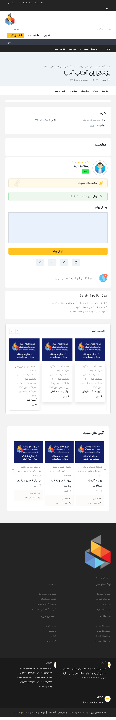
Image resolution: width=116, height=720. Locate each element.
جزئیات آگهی (91, 49)
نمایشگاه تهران (85, 278)
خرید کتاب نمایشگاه (46, 604)
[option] (90, 370)
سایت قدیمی (104, 609)
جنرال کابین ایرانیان (59, 480)
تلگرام (53, 636)
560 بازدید (94, 498)
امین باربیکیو (32, 480)
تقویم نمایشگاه (48, 599)
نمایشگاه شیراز (103, 636)
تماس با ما (39, 3)
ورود (45, 35)
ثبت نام (11, 3)
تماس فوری (50, 626)
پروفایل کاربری (103, 599)
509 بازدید (33, 493)
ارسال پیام (58, 251)
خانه (108, 49)
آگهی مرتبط (60, 91)
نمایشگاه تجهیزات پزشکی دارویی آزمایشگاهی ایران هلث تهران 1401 (77, 66)
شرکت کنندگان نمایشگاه (44, 609)
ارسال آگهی (14, 35)
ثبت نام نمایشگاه (25, 3)
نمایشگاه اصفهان (102, 641)
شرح (95, 91)
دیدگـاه (73, 91)
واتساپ (52, 631)
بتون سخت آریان (93, 391)
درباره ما (107, 604)
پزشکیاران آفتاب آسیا (66, 49)
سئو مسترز (19, 712)
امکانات (105, 91)
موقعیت (85, 91)
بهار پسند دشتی (60, 391)
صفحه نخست (104, 594)
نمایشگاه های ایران (65, 278)
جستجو (16, 29)
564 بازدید (64, 493)
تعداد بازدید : (79, 80)
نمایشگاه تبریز (104, 631)
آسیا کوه (32, 400)
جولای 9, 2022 (100, 80)
